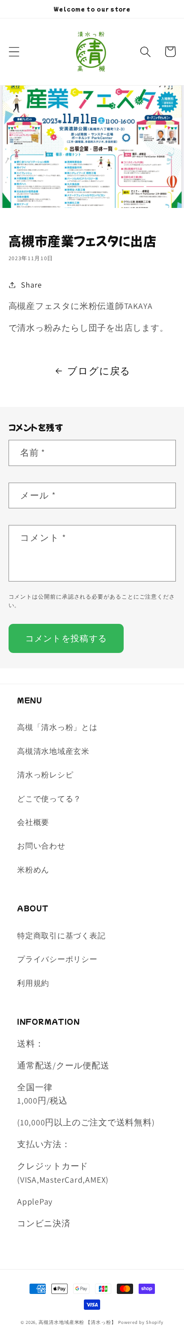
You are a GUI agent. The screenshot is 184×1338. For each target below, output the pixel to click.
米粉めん (33, 869)
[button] (14, 51)
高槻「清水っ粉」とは (57, 727)
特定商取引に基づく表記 (61, 935)
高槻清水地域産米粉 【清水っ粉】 (77, 1322)
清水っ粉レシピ (45, 774)
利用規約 (33, 983)
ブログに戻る (99, 370)
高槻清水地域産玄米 (53, 751)
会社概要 (33, 822)
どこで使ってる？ (49, 798)
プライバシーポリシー (57, 959)
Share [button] (31, 284)
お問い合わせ (41, 845)
